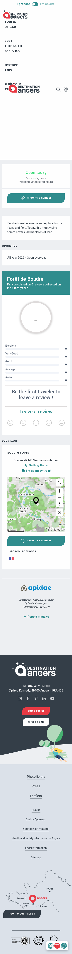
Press (36, 786)
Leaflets (36, 796)
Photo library (36, 777)
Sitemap (36, 857)
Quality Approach (36, 819)
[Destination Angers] (24, 88)
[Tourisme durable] (66, 91)
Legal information (36, 848)
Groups (36, 810)
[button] (58, 90)
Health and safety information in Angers (36, 838)
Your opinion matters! (36, 828)
